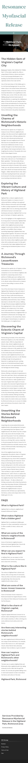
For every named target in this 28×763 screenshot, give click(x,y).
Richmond (4, 70)
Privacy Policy (5, 747)
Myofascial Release (7, 727)
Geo (2, 753)
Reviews (3, 744)
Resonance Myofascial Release (14, 15)
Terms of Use (4, 750)
